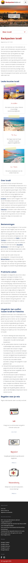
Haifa (17, 238)
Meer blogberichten (5, 534)
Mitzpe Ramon (5, 259)
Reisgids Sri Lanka (5, 548)
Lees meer (14, 432)
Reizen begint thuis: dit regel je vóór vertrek (11, 533)
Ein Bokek (14, 167)
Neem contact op (5, 510)
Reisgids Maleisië (5, 550)
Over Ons (3, 508)
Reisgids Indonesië (5, 546)
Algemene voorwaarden (6, 512)
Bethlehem (4, 247)
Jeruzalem (14, 103)
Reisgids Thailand (5, 542)
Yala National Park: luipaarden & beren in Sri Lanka (12, 531)
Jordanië (3, 198)
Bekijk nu (14, 462)
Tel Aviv (14, 135)
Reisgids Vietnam (5, 544)
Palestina (4, 209)
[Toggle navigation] (25, 2)
